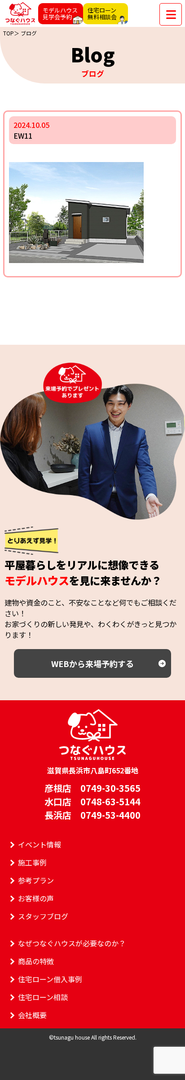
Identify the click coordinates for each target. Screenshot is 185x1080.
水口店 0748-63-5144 (92, 801)
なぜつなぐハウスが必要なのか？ (72, 943)
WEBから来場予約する (92, 663)
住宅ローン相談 (43, 997)
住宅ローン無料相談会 (102, 13)
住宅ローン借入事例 (50, 979)
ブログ (29, 33)
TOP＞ (11, 33)
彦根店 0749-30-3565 (92, 788)
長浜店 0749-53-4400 (92, 814)
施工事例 (32, 862)
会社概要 (32, 1015)
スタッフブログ (43, 916)
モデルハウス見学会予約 (60, 13)
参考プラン (36, 880)
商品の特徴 (36, 961)
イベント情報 (39, 844)
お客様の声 (36, 898)
